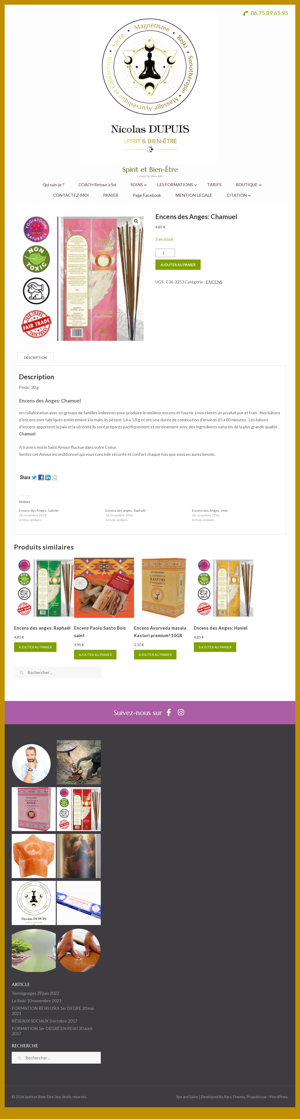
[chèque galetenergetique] (34, 904)
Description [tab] (35, 358)
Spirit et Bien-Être (150, 169)
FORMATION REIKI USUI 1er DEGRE (46, 1008)
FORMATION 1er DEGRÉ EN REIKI (45, 1028)
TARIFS (214, 184)
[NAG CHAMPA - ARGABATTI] (79, 904)
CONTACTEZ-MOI (71, 195)
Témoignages (24, 993)
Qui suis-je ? (53, 184)
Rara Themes (234, 1096)
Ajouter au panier (178, 265)
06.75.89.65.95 (269, 12)
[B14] (79, 857)
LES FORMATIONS (175, 184)
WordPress (278, 1096)
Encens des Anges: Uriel (210, 510)
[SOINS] (79, 951)
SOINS (137, 184)
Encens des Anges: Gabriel (38, 510)
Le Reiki (19, 1000)
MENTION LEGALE (193, 195)
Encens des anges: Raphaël (125, 510)
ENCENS (214, 281)
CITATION (237, 195)
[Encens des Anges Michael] (79, 810)
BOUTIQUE (247, 184)
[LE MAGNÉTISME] (34, 951)
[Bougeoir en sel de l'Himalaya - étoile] (34, 857)
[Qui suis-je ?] (34, 763)
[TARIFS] (79, 763)
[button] (136, 221)
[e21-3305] (34, 810)
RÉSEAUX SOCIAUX (30, 1020)
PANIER (110, 195)
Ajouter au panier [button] (35, 647)
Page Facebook (147, 195)
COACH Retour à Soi (97, 184)
